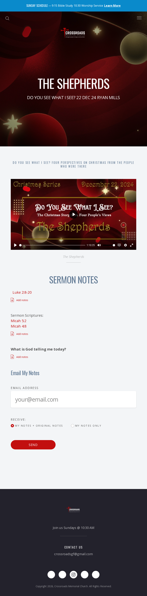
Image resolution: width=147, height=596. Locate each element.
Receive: (18, 420)
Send (33, 445)
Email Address (25, 388)
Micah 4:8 (18, 326)
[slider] (52, 245)
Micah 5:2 (18, 320)
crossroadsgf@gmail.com (73, 554)
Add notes (22, 300)
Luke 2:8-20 (22, 292)
